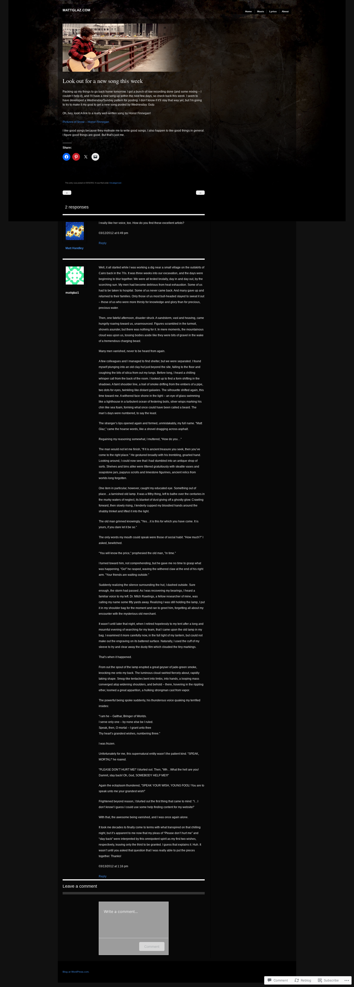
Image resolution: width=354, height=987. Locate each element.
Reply (102, 243)
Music (260, 11)
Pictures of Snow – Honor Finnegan (86, 122)
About (285, 11)
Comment (151, 946)
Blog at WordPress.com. (76, 971)
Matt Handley (75, 248)
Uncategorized (115, 183)
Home (248, 11)
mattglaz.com (76, 10)
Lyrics (273, 11)
